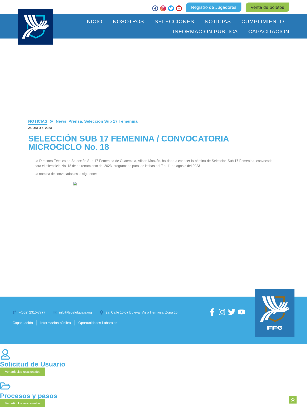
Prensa (75, 121)
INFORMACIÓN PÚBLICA (205, 31)
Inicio (93, 21)
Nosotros (128, 21)
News (61, 121)
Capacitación (268, 31)
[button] (267, 7)
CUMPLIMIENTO (262, 21)
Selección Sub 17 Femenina (111, 121)
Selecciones (174, 21)
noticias (37, 121)
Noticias (218, 21)
